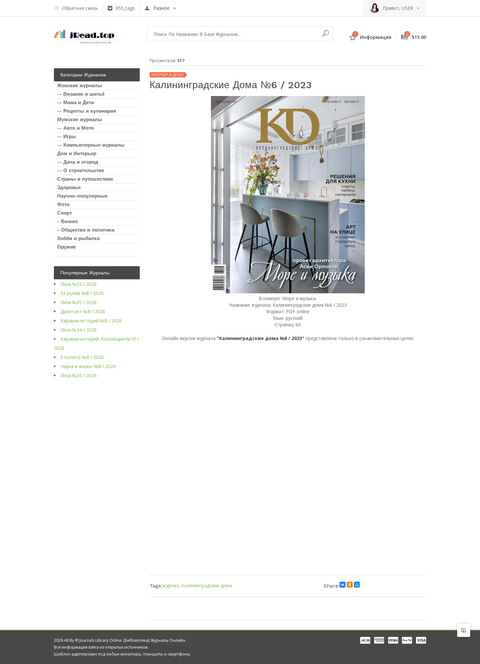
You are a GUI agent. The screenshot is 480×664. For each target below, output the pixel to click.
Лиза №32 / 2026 (78, 284)
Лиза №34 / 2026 (78, 330)
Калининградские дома (206, 585)
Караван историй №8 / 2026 (91, 320)
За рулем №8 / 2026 (82, 293)
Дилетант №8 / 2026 (82, 311)
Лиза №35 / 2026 (78, 375)
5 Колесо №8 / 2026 (82, 357)
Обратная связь (80, 8)
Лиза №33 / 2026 (78, 302)
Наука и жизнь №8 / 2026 (88, 366)
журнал (170, 585)
